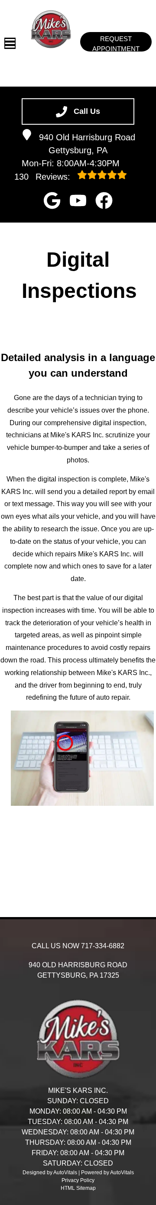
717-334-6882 (102, 946)
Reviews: (43, 176)
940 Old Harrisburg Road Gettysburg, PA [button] (87, 143)
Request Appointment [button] (116, 43)
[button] (52, 200)
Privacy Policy (78, 1180)
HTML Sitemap (78, 1188)
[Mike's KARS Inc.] (51, 29)
